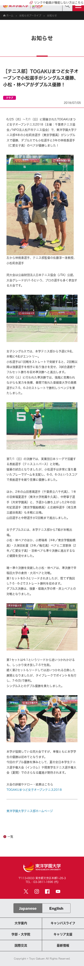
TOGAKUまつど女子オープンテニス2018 (34, 789)
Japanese (28, 908)
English (56, 908)
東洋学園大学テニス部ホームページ (29, 811)
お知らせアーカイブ (30, 15)
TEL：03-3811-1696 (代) (42, 881)
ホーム (9, 15)
